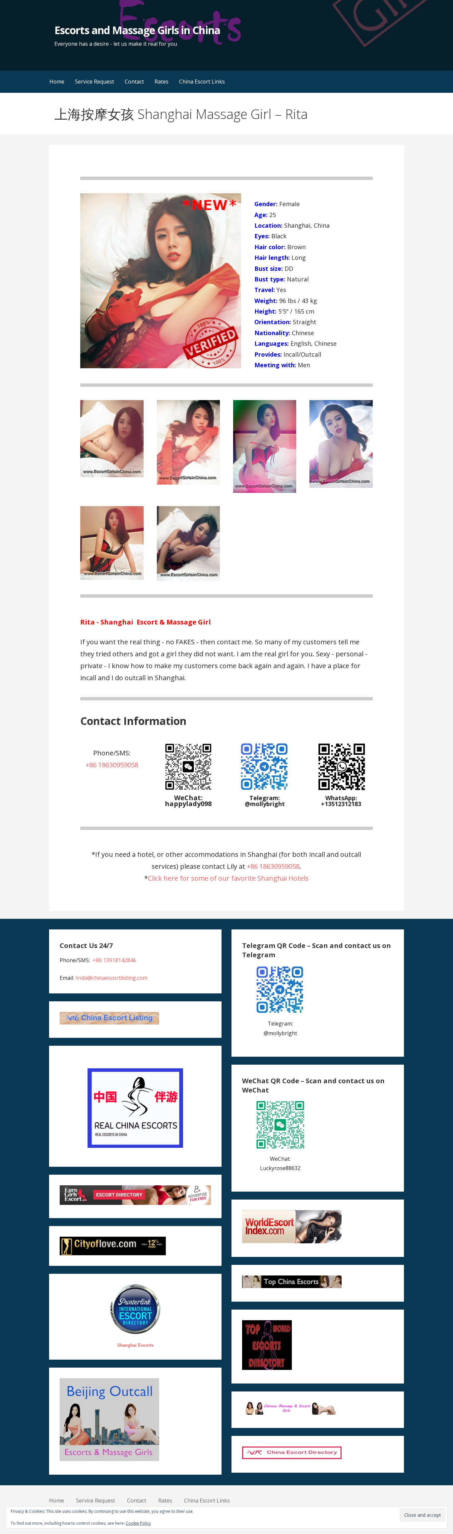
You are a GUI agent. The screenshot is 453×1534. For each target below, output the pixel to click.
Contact (134, 81)
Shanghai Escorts (135, 1345)
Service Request (94, 81)
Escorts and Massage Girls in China (137, 30)
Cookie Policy (138, 1523)
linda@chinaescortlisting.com (111, 977)
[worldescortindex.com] (292, 1241)
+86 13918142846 (114, 960)
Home (56, 81)
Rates (161, 81)
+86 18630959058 (112, 764)
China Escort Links (202, 81)
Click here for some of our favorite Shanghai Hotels (228, 878)
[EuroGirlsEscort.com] (135, 1203)
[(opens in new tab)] (265, 789)
